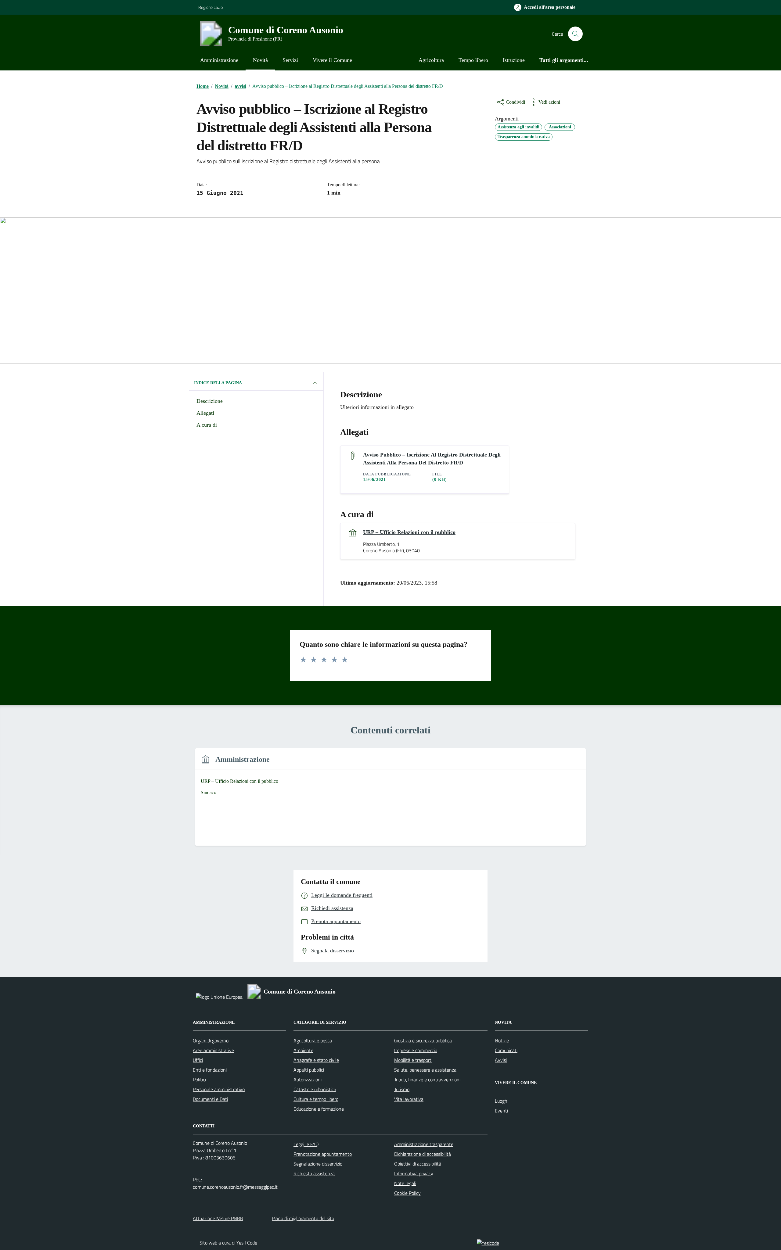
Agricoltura (431, 60)
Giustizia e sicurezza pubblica (423, 1040)
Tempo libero (473, 60)
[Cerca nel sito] (575, 34)
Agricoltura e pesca (312, 1040)
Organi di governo (211, 1040)
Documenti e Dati (210, 1099)
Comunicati (506, 1050)
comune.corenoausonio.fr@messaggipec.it (235, 1187)
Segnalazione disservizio (317, 1163)
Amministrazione (219, 60)
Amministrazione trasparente (423, 1144)
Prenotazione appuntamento (322, 1154)
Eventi (501, 1110)
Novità (260, 60)
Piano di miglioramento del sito (303, 1218)
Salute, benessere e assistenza (425, 1069)
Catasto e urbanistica (314, 1089)
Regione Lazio (210, 7)
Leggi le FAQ (306, 1144)
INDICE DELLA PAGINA (218, 383)
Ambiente (303, 1050)
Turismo (401, 1089)
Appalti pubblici (308, 1069)
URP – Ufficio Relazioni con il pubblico (409, 532)
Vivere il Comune (332, 60)
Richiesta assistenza (314, 1173)
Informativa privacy (413, 1173)
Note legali (405, 1183)
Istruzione (514, 60)
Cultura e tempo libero (315, 1099)
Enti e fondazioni (210, 1069)
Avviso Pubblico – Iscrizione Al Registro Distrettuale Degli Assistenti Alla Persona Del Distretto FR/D (432, 459)
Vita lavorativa (408, 1099)
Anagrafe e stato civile (316, 1060)
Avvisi (501, 1060)
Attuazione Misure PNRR (218, 1218)
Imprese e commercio (415, 1050)
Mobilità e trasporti (413, 1060)
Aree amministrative (213, 1050)
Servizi (290, 60)
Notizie (502, 1040)
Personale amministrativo (219, 1089)
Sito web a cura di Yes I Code (228, 1242)
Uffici (198, 1060)
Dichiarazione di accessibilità (422, 1154)
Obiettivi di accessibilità (417, 1163)
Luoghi (501, 1101)
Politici (199, 1079)
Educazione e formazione (318, 1108)
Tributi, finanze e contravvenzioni (427, 1079)
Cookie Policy (407, 1193)
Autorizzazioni (307, 1079)
